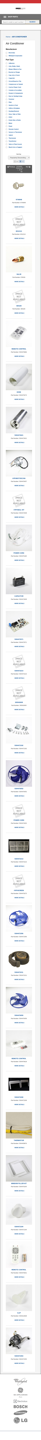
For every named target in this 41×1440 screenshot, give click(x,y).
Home (8, 36)
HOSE (19, 392)
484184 (19, 306)
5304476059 (19, 1015)
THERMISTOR (19, 1140)
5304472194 (19, 1227)
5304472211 (19, 972)
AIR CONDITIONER (19, 36)
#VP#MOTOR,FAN (18, 478)
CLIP (19, 1313)
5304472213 (19, 859)
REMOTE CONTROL (19, 349)
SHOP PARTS (13, 17)
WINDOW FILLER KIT (19, 1183)
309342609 (19, 702)
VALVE (19, 274)
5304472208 (19, 1097)
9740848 (19, 199)
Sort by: (18, 154)
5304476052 (19, 788)
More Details (19, 207)
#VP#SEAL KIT (19, 510)
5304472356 (19, 933)
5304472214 (19, 671)
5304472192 (19, 745)
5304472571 (19, 639)
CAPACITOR (18, 596)
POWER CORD (19, 553)
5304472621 (19, 435)
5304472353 (19, 1356)
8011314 (19, 231)
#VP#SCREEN (19, 890)
